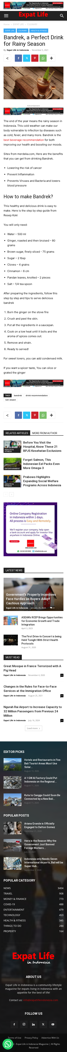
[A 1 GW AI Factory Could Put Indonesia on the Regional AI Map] (12, 782)
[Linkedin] (33, 1024)
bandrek (18, 395)
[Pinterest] (34, 58)
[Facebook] (18, 58)
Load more (32, 728)
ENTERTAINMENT (12, 468)
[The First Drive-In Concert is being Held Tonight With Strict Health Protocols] (11, 640)
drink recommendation (37, 395)
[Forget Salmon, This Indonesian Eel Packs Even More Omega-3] (12, 464)
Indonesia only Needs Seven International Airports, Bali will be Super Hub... (43, 862)
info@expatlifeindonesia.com (40, 1000)
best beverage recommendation (24, 140)
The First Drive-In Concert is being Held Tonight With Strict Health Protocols (41, 640)
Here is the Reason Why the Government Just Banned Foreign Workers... (40, 844)
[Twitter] (26, 58)
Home (7, 24)
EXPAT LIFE (18, 24)
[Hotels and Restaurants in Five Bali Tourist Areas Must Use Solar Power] (12, 764)
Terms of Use (14, 1037)
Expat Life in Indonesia (18, 50)
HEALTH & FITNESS (39, 30)
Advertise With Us (50, 1037)
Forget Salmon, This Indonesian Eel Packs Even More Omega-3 (41, 464)
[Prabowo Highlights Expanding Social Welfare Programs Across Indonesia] (12, 481)
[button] (6, 16)
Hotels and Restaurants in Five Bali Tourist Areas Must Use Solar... (42, 763)
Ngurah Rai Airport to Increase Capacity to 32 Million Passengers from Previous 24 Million (33, 711)
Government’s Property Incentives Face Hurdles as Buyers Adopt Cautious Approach (31, 599)
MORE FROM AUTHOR (44, 433)
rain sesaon (10, 399)
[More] (51, 58)
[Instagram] (24, 1024)
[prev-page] (6, 494)
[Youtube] (52, 1024)
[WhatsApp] (43, 58)
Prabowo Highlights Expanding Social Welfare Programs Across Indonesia (42, 481)
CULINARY (32, 24)
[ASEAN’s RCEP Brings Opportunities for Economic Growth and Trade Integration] (11, 620)
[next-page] (11, 494)
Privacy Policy (31, 1037)
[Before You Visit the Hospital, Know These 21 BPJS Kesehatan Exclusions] (12, 447)
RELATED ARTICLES (17, 433)
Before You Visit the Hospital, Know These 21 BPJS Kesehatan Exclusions (42, 447)
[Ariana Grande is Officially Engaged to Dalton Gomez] (12, 828)
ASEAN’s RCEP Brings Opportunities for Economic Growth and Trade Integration (42, 621)
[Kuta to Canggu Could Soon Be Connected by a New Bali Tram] (12, 799)
